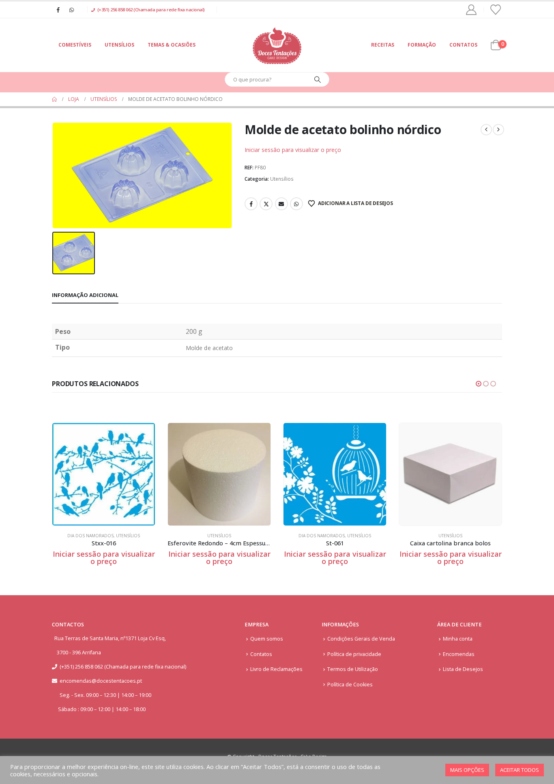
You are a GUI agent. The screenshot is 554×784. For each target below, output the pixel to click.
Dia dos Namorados (90, 535)
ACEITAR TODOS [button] (519, 769)
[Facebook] (58, 9)
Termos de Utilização (352, 669)
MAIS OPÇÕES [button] (467, 769)
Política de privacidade (354, 654)
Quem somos (266, 638)
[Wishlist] (496, 9)
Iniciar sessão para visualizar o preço (293, 150)
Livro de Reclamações (276, 669)
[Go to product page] (103, 474)
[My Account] (471, 9)
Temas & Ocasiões (171, 44)
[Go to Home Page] (54, 99)
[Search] (317, 79)
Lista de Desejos (463, 669)
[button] (478, 384)
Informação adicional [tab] (85, 295)
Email (281, 203)
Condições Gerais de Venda (361, 638)
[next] (498, 129)
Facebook (251, 203)
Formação (422, 44)
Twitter (266, 203)
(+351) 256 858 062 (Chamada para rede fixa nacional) (151, 9)
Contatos (463, 44)
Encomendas (459, 654)
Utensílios (119, 44)
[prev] (486, 129)
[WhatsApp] (71, 9)
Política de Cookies (350, 684)
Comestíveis (74, 44)
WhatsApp (296, 203)
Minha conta (457, 638)
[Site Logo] (277, 45)
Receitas (382, 44)
